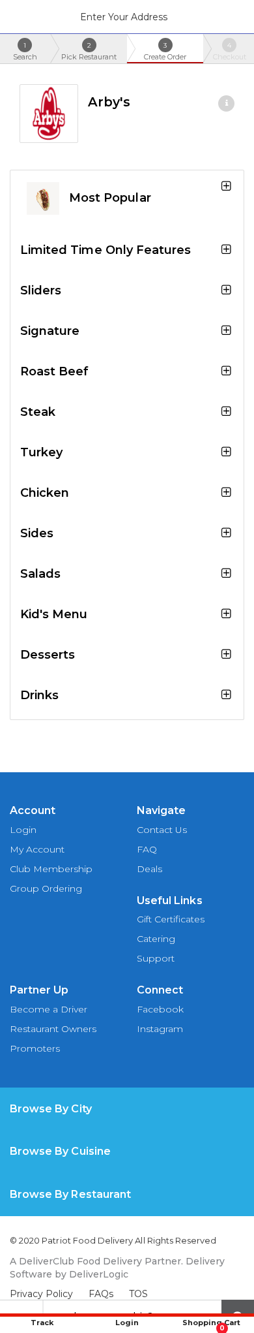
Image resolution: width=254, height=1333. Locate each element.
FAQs (101, 1294)
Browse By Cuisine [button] (60, 1151)
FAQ (147, 849)
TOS (138, 1294)
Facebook (160, 1009)
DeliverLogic (98, 1274)
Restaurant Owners (53, 1029)
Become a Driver (48, 1009)
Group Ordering (46, 888)
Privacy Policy (41, 1294)
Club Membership (51, 869)
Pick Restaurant (89, 51)
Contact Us (162, 830)
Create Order (165, 51)
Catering (156, 939)
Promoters (35, 1048)
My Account (37, 849)
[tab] (127, 1109)
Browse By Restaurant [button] (70, 1194)
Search (25, 51)
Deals (149, 869)
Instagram (160, 1029)
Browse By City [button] (51, 1109)
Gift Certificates (171, 919)
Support (156, 958)
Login (23, 830)
